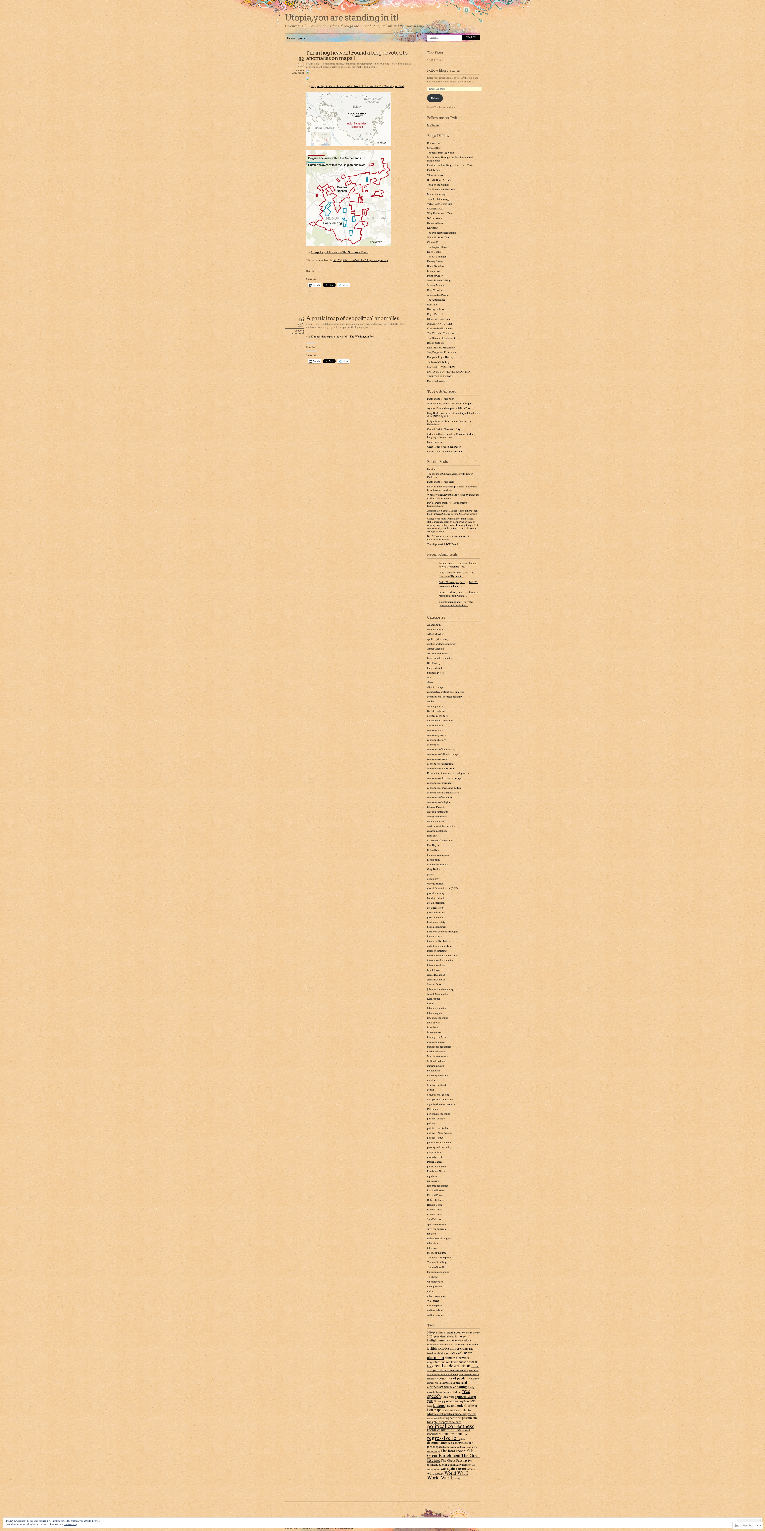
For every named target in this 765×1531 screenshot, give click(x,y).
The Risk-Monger (436, 256)
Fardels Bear (433, 170)
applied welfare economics (441, 644)
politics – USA (435, 1137)
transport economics (438, 1272)
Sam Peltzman (434, 1219)
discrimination (435, 725)
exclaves (345, 66)
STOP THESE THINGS (440, 376)
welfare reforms (435, 1315)
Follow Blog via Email (444, 70)
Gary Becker (434, 869)
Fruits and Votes (436, 381)
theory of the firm (436, 1252)
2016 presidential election (441, 1332)
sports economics (436, 1224)
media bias (466, 1410)
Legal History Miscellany (441, 347)
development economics (440, 720)
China (455, 1353)
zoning (457, 1478)
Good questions (435, 442)
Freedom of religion (452, 1391)
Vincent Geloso (435, 175)
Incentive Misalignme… (452, 592)
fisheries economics (437, 864)
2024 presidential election (443, 1336)
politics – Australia (437, 1128)
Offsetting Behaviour (438, 319)
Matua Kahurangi (436, 194)
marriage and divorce (451, 1410)
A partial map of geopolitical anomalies (352, 318)
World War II (440, 1477)
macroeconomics (436, 1042)
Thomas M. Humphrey (439, 1257)
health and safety (436, 922)
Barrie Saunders (435, 266)
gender (430, 874)
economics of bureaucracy (358, 63)
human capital (434, 936)
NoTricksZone (434, 218)
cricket (430, 701)
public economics (436, 1166)
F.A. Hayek (433, 845)
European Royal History (440, 357)
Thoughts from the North (440, 152)
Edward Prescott (436, 807)
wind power (435, 1473)
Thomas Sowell (435, 1267)
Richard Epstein (435, 1190)
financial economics (438, 855)
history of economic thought (442, 931)
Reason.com (433, 143)
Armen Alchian (435, 648)
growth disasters (436, 912)
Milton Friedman (436, 1061)
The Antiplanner (436, 299)
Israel (472, 1401)
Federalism (433, 850)
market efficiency (436, 1051)
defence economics (335, 324)
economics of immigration (451, 1374)
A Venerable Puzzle (437, 295)
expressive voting (453, 1386)
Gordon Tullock (435, 898)
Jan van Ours (434, 984)
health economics (436, 926)
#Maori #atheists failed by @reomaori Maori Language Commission (451, 435)
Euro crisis (432, 835)
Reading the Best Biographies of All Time (450, 165)
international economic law (442, 955)
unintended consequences (443, 1464)
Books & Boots (435, 342)
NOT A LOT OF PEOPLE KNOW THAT (449, 371)
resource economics (437, 1185)
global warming (435, 893)
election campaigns (437, 811)
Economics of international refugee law (448, 773)
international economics (440, 960)
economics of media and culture (444, 787)
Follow (435, 98)
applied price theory (438, 639)
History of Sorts (435, 309)
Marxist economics (437, 1056)
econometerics (435, 730)
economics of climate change (442, 754)
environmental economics (441, 826)
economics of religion (439, 802)
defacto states (397, 324)
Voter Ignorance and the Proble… (456, 603)
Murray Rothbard (436, 1085)
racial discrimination (444, 1429)
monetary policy (465, 1414)
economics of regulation (440, 797)
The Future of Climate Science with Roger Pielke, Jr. (450, 475)
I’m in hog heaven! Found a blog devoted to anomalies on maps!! (357, 55)
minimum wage (435, 1065)
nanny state (432, 1418)
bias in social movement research (445, 451)
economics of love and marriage (444, 778)
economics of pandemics (454, 1378)
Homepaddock (435, 223)
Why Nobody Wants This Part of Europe (449, 403)
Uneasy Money (435, 261)
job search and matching (440, 989)
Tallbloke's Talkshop (438, 362)
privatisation (434, 1152)
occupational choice (438, 1094)
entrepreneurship (436, 821)
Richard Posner (435, 1195)
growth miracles (435, 917)
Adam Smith (434, 624)
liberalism (432, 1027)
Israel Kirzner (434, 970)
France (439, 1391)
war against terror (453, 1468)
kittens (430, 1003)
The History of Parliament (441, 338)
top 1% (467, 1460)
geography (357, 66)
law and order (455, 1405)
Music (430, 1089)
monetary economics (438, 1075)
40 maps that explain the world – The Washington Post (343, 336)
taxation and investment (454, 1446)
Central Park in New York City (443, 429)
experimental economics (440, 840)
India (367, 66)
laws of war (433, 1022)
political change (436, 1118)
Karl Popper (433, 998)
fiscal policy (433, 859)
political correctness (450, 1426)
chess (430, 682)
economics (433, 744)
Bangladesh (404, 63)
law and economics (437, 1017)
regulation (432, 1176)
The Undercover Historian (441, 189)
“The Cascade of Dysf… (452, 572)
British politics (438, 1348)
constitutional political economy (445, 696)
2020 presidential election (468, 1332)
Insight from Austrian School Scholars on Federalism (449, 422)
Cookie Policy (70, 1524)
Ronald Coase (434, 1204)
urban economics (436, 1296)
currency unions (435, 706)
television (432, 1243)
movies (431, 1080)
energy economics (437, 816)
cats (429, 677)
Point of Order (434, 275)
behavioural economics (439, 658)
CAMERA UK (435, 208)
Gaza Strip (448, 1396)
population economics (439, 1142)
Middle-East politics (440, 1414)
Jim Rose (314, 63)
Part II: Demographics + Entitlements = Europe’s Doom (448, 504)
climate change (435, 687)
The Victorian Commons (440, 333)
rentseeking (433, 1181)
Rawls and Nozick (437, 1171)
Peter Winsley (434, 290)
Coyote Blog (434, 148)
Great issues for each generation (444, 446)
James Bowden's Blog (439, 280)
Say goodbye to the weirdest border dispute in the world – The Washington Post (357, 86)
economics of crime (437, 759)
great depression (436, 902)
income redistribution (438, 941)
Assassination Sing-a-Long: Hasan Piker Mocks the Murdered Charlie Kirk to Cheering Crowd (453, 512)
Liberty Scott (434, 271)
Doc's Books (434, 251)
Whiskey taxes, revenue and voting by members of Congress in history (453, 496)
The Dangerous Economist (441, 232)
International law (436, 965)
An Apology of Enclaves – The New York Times (339, 252)
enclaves (335, 66)
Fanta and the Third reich (440, 398)
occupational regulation (440, 1099)
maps (374, 66)
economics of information (441, 768)
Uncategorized (435, 1281)
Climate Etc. (433, 242)
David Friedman (436, 711)
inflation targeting (437, 950)
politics (431, 1123)
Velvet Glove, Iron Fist (439, 203)
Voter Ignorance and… (451, 602)
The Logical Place (437, 247)
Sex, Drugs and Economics (441, 352)
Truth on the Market (438, 184)
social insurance (457, 1443)
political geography (357, 327)
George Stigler (435, 883)
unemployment (435, 1286)
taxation (431, 1233)
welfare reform (434, 1310)
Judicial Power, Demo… (452, 563)
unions (430, 1291)
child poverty (444, 1353)
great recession (435, 907)
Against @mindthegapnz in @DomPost (448, 408)
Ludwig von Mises (437, 1037)
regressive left (443, 1437)
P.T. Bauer (432, 1109)
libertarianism (434, 1032)
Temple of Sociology (438, 199)
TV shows (432, 1277)
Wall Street (433, 1300)
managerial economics (439, 1046)
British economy (470, 1344)
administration (435, 629)
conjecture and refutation (442, 1362)
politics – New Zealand (439, 1133)
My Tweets (433, 125)
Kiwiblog (432, 227)
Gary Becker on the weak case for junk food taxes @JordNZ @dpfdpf (453, 414)
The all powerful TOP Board (442, 544)
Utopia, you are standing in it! (342, 17)
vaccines (465, 1464)
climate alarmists (457, 1357)
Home (291, 38)
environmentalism (437, 831)
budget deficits (435, 668)
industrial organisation (439, 946)
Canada (453, 1348)
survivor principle (436, 1229)
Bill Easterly (434, 663)
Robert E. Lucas (435, 1200)
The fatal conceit (454, 1451)
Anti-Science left (458, 1340)
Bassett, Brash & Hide (439, 180)
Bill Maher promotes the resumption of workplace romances (448, 537)
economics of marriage (439, 783)
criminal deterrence (459, 1370)
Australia (455, 1344)
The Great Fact (451, 1460)
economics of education (440, 763)
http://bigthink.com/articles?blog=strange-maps (360, 260)
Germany (438, 1401)
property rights (435, 1157)
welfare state (472, 1469)
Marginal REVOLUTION (441, 367)
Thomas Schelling (437, 1262)
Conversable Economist (440, 328)
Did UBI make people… (452, 582)
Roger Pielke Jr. (435, 314)
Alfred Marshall (435, 634)
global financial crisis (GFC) (442, 888)
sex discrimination (446, 1440)
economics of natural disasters (443, 792)
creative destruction (451, 1365)
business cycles (435, 672)
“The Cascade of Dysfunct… (456, 574)
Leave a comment (298, 71)
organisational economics (441, 1104)
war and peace (374, 324)
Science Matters (435, 285)
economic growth (436, 735)
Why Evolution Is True (439, 213)
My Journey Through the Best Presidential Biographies (450, 159)
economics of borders (317, 66)
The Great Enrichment (451, 1453)
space (439, 1446)
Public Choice (381, 63)
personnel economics (438, 1113)
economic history (334, 63)
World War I (456, 1473)
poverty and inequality (439, 1147)
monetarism (433, 1070)
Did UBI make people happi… (458, 584)
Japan (430, 1405)
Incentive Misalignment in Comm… (459, 594)
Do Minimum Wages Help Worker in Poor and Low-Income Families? (452, 488)
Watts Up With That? (438, 237)
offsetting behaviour (449, 1418)
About (303, 38)
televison (432, 1248)
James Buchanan (436, 974)
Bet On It (432, 304)
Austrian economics (438, 653)
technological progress (439, 1238)
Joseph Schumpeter (437, 994)
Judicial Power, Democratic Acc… (458, 564)
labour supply (434, 1013)
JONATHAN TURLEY (440, 323)
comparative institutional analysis (445, 692)
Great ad (431, 469)
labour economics (436, 1008)
